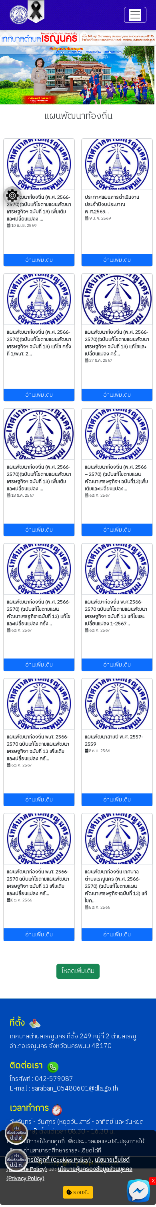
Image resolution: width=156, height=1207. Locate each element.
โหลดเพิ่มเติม (78, 971)
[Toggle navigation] (135, 15)
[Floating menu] (12, 195)
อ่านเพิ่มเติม (39, 260)
